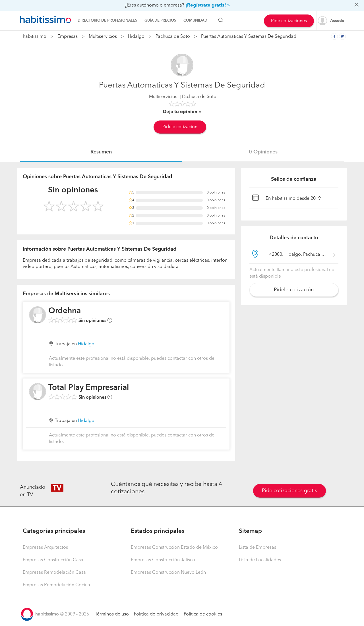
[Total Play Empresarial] (37, 391)
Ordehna (64, 311)
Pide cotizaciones (289, 21)
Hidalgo (136, 36)
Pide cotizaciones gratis (289, 490)
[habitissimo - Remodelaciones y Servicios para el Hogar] (45, 19)
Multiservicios (103, 36)
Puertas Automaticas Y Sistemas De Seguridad (248, 36)
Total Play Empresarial (88, 388)
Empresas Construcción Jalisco (163, 560)
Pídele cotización (179, 127)
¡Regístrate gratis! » (207, 5)
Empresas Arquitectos (45, 547)
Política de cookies (203, 614)
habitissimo (34, 36)
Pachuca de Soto (173, 36)
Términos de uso (112, 614)
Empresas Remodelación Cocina (56, 585)
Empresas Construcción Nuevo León (168, 572)
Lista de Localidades (260, 560)
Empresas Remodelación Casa (54, 572)
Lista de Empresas (257, 547)
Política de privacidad (156, 614)
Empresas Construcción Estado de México (174, 547)
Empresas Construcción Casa (53, 560)
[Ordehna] (37, 314)
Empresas (67, 36)
